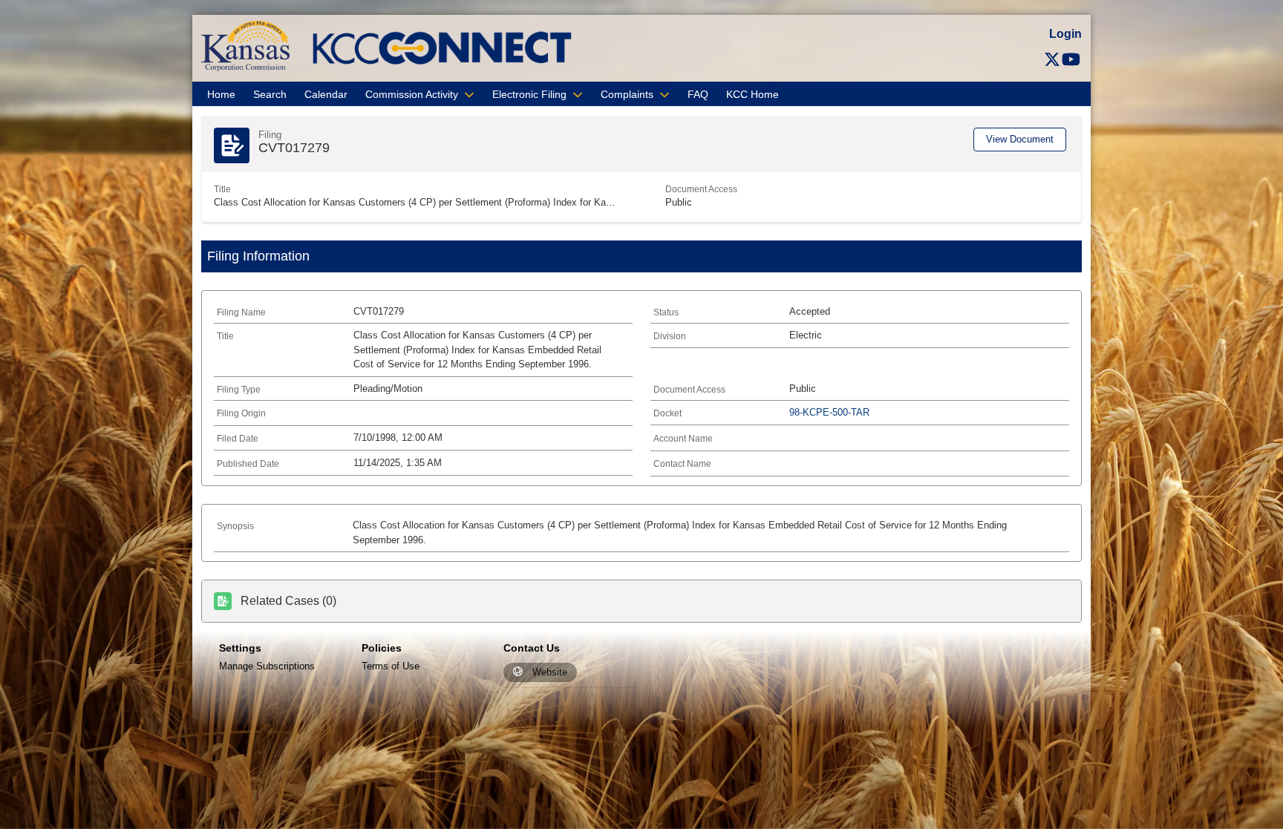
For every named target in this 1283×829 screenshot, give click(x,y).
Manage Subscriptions (267, 666)
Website (549, 672)
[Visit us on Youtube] (1071, 59)
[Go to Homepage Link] (245, 45)
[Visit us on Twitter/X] (1052, 59)
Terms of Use (390, 666)
